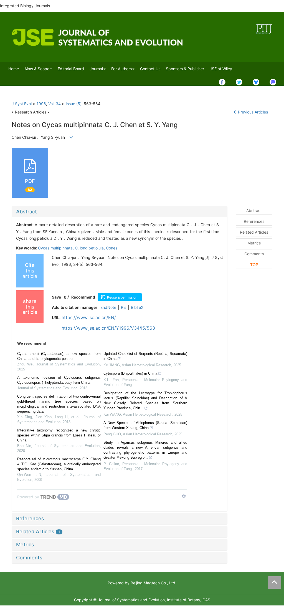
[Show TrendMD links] (184, 496)
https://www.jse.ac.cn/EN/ (89, 317)
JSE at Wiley (221, 68)
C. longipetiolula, (90, 248)
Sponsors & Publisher (185, 68)
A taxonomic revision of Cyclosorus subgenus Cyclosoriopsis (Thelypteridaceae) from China (59, 380)
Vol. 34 (54, 103)
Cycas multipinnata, (56, 248)
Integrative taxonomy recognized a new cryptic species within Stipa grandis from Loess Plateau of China (59, 435)
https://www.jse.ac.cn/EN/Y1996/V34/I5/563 (108, 328)
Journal (96, 68)
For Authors (121, 68)
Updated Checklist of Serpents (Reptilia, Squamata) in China (145, 356)
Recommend (83, 297)
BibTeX (137, 307)
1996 (41, 103)
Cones (111, 248)
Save (56, 297)
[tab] (119, 211)
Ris (123, 307)
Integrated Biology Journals (25, 5)
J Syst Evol (22, 103)
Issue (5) (74, 103)
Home (13, 68)
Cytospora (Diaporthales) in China (130, 373)
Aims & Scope (36, 68)
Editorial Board (71, 68)
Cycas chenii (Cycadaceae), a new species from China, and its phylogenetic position (59, 356)
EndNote (108, 307)
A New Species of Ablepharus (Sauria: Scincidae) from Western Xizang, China (145, 425)
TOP (254, 264)
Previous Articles (253, 112)
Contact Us (150, 68)
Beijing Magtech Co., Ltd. (153, 582)
